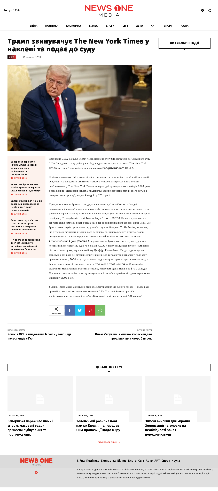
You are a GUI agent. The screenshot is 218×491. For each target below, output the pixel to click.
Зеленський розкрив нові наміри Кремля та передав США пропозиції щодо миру (26, 187)
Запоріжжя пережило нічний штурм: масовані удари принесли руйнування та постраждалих (24, 167)
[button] (210, 10)
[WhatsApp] (100, 310)
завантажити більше (108, 442)
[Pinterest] (90, 310)
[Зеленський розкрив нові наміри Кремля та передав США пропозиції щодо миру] (109, 399)
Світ (11, 57)
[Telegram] (202, 10)
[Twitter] (80, 310)
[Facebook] (70, 310)
